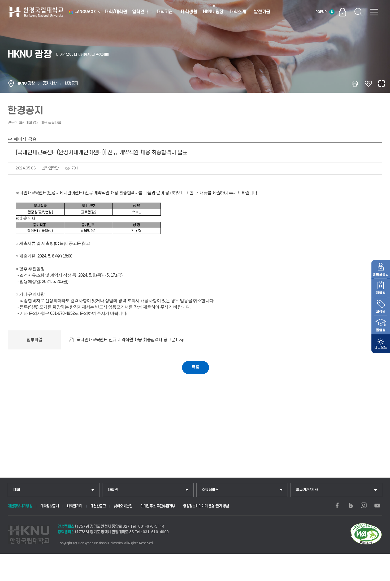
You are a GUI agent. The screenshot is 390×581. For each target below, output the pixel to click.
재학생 (380, 293)
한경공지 (71, 83)
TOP (379, 575)
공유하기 (381, 83)
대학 (16, 490)
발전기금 (262, 11)
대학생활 (189, 11)
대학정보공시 (49, 506)
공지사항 (50, 83)
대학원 (113, 490)
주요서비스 (210, 490)
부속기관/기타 (307, 490)
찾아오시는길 (123, 506)
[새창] (337, 505)
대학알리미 (74, 506)
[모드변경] (380, 343)
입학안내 (140, 11)
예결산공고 (98, 506)
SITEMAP (374, 12)
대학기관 (165, 11)
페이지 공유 (24, 139)
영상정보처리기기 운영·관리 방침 (206, 506)
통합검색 (358, 12)
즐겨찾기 (368, 83)
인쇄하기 (355, 83)
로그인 (342, 12)
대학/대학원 (116, 11)
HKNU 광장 (213, 11)
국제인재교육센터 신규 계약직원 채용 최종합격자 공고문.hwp (130, 340)
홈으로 (11, 83)
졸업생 (380, 330)
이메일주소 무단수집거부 (157, 506)
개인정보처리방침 (20, 506)
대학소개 (237, 11)
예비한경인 (380, 274)
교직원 (380, 311)
